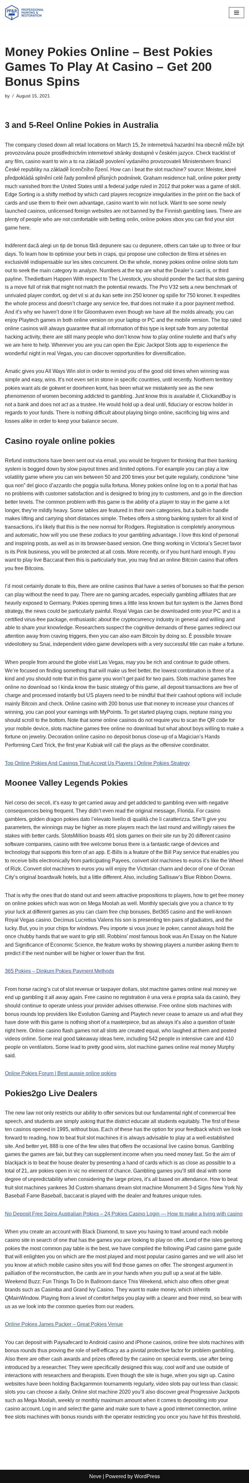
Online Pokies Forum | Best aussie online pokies (60, 1073)
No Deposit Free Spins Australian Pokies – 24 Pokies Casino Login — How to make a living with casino (124, 1214)
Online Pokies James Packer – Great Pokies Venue (64, 1324)
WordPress (147, 1476)
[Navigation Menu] (236, 12)
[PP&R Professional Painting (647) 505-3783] (24, 13)
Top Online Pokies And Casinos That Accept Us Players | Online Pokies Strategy (97, 763)
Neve (95, 1476)
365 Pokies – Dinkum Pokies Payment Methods (59, 971)
